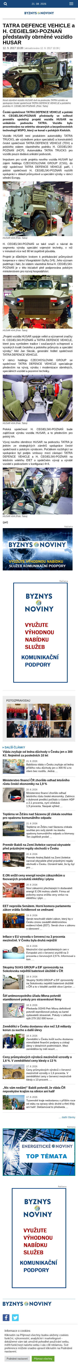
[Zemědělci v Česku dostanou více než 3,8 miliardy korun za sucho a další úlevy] (13, 1041)
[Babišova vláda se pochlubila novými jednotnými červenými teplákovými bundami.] (17, 712)
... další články (67, 1117)
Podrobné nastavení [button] (17, 1358)
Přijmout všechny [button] (43, 1358)
